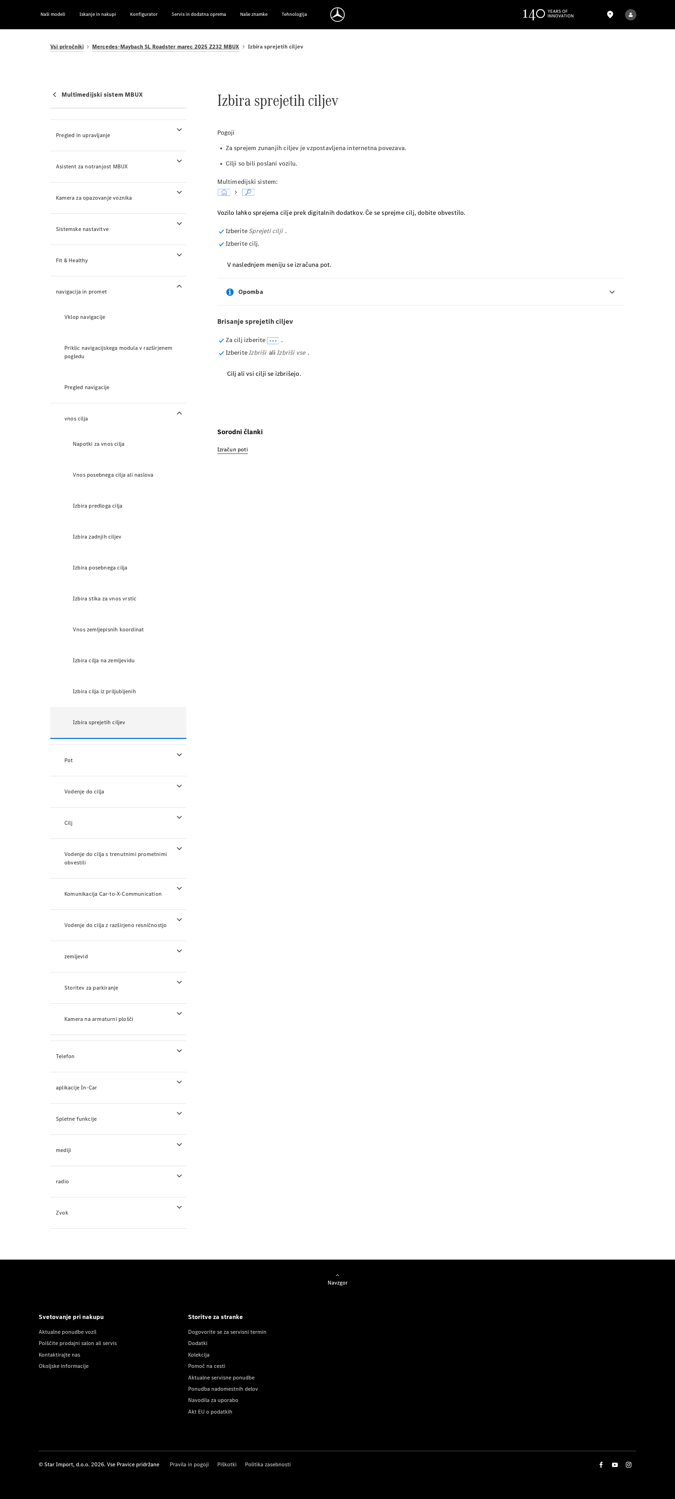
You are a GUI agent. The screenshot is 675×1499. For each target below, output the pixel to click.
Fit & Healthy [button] (72, 260)
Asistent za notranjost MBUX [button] (92, 166)
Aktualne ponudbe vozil (67, 1332)
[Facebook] (601, 1464)
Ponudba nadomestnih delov (223, 1388)
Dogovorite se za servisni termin (227, 1332)
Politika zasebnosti (268, 1464)
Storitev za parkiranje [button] (91, 987)
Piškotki (227, 1464)
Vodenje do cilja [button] (84, 791)
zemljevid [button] (76, 956)
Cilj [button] (68, 822)
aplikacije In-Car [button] (76, 1087)
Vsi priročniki (67, 46)
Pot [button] (68, 760)
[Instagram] (628, 1464)
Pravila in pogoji (189, 1464)
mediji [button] (63, 1150)
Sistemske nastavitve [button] (82, 229)
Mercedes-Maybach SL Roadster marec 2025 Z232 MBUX (165, 46)
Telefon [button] (65, 1056)
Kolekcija (199, 1354)
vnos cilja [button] (76, 418)
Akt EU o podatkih (210, 1411)
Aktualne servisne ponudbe (221, 1377)
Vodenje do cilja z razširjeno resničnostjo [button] (115, 925)
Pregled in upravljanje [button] (83, 135)
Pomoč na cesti (206, 1366)
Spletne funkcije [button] (76, 1118)
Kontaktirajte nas (59, 1354)
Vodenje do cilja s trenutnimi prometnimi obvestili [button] (115, 858)
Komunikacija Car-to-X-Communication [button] (113, 894)
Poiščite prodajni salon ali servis (78, 1343)
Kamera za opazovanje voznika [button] (94, 197)
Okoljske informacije (64, 1366)
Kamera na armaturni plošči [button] (98, 1019)
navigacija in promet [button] (81, 291)
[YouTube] (615, 1464)
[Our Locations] (610, 14)
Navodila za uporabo (213, 1400)
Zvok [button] (62, 1212)
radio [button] (62, 1181)
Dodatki (197, 1343)
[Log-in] (630, 14)
